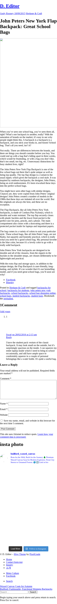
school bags (5, 296)
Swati (9, 334)
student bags (37, 296)
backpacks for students (18, 290)
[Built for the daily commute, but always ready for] (28, 510)
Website (4, 415)
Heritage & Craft (34, 13)
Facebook (11, 576)
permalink (8, 298)
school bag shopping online (42, 293)
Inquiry (9, 565)
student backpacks (21, 296)
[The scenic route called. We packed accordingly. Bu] (28, 487)
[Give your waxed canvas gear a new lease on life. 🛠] (28, 525)
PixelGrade (34, 554)
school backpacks (19, 293)
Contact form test (14, 562)
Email (3, 409)
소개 (8, 567)
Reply (9, 337)
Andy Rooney (7, 13)
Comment (5, 378)
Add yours (5, 311)
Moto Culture (12, 573)
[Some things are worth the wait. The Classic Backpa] (28, 472)
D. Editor (9, 6)
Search (9, 581)
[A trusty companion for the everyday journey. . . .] (28, 539)
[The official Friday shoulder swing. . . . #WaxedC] (28, 499)
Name (4, 403)
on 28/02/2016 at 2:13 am (24, 334)
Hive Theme (20, 554)
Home (9, 559)
